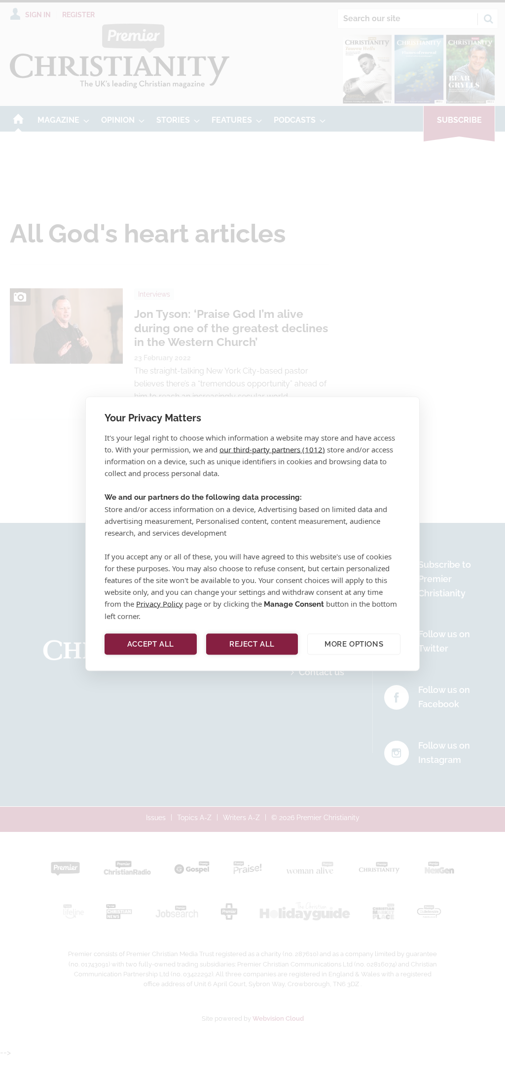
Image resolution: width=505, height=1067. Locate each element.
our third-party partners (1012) (272, 449)
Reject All (252, 644)
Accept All (150, 644)
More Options (354, 644)
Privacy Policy (159, 603)
